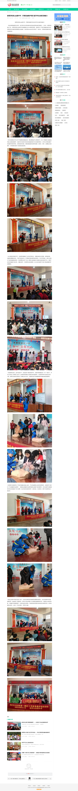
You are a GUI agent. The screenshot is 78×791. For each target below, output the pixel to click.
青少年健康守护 (62, 115)
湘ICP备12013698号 (47, 787)
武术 (56, 115)
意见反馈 (34, 785)
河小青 (66, 122)
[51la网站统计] (39, 789)
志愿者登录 (64, 0)
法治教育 (56, 105)
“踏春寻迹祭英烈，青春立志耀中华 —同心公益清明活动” (63, 96)
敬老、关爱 (64, 120)
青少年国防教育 (58, 117)
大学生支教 (65, 107)
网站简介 (29, 785)
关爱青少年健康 (58, 107)
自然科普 (64, 110)
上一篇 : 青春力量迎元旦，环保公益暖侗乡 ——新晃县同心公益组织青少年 (18, 778)
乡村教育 (56, 112)
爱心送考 (66, 112)
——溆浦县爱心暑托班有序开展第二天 (62, 102)
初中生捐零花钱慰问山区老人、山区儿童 (63, 89)
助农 (61, 112)
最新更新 (56, 0)
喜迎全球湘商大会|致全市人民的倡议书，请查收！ (63, 82)
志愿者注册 (68, 0)
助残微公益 (65, 9)
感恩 (68, 115)
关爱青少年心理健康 (58, 122)
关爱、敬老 (57, 120)
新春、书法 (57, 125)
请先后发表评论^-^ (30, 773)
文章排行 (60, 0)
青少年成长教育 (66, 117)
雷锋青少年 (41, 9)
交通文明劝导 (63, 105)
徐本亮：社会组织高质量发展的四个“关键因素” (63, 77)
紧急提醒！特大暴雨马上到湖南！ (62, 92)
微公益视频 (24, 9)
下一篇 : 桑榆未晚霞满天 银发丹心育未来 (40, 778)
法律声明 (43, 785)
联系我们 (39, 785)
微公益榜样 (32, 9)
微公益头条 (16, 9)
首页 (10, 9)
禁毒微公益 (57, 9)
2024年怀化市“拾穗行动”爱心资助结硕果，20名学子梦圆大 (62, 86)
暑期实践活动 (57, 110)
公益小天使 (49, 9)
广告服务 (48, 785)
